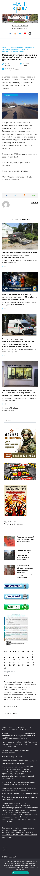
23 (33, 662)
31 (5, 668)
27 (19, 665)
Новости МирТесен (10, 408)
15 (28, 660)
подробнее (15, 863)
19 (14, 662)
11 (9, 660)
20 (19, 662)
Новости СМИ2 (8, 411)
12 (14, 660)
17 (5, 662)
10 (5, 660)
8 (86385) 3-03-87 (20, 26)
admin (34, 202)
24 (5, 665)
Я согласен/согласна (20, 873)
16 (32, 660)
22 (28, 662)
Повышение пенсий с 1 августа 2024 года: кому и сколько (26, 539)
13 (19, 660)
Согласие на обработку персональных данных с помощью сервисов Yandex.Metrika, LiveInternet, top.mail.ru (18, 830)
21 (23, 662)
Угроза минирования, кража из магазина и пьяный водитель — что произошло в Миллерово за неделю (19, 392)
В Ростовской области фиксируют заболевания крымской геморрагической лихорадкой (25, 571)
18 (10, 662)
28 (23, 665)
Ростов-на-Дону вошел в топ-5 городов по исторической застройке (24, 555)
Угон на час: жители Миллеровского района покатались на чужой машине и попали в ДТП (19, 254)
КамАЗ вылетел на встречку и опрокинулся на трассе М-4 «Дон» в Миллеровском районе (19, 296)
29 (28, 665)
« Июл (6, 675)
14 (23, 660)
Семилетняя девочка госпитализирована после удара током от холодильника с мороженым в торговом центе (18, 343)
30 (33, 665)
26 (14, 665)
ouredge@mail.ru (20, 28)
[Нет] (37, 867)
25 (10, 665)
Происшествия (10, 95)
